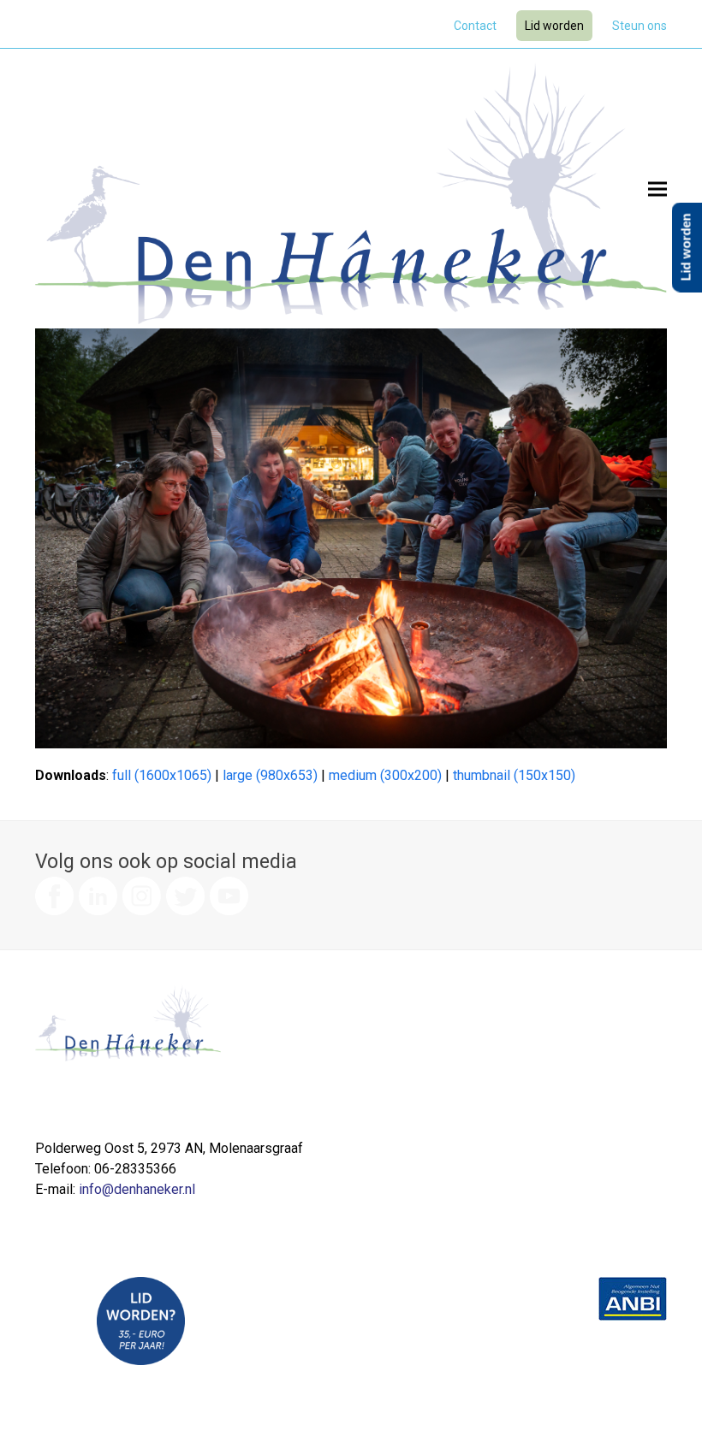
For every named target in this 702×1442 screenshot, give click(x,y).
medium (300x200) (385, 775)
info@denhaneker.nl (137, 1189)
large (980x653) (270, 775)
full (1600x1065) (161, 775)
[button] (657, 188)
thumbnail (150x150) (514, 775)
